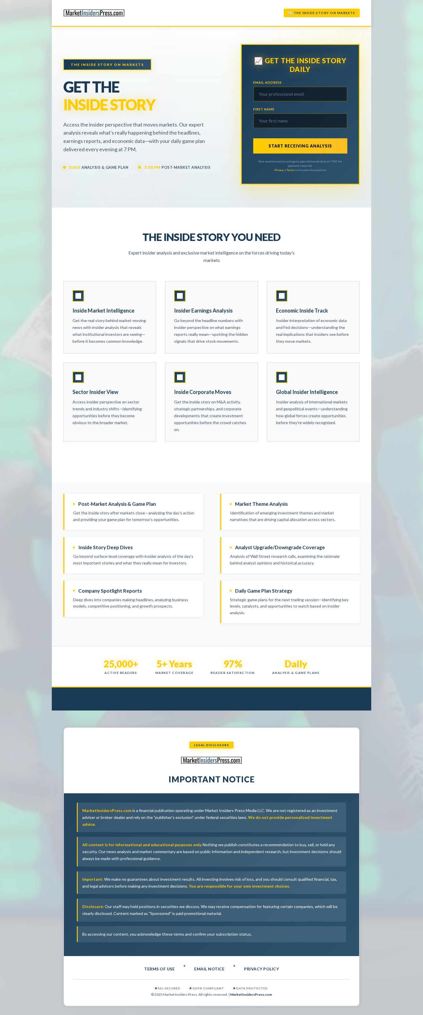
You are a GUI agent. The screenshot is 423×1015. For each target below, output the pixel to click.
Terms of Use (159, 968)
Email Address (267, 82)
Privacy (279, 170)
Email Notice (209, 968)
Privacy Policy (261, 968)
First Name (264, 109)
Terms (291, 170)
